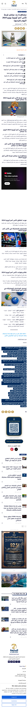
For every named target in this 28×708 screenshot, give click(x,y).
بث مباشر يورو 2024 (7, 356)
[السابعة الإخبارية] (14, 4)
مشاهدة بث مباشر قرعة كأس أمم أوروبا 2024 (14, 70)
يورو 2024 (5, 404)
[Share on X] (23, 28)
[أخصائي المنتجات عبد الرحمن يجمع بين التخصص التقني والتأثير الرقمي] (24, 485)
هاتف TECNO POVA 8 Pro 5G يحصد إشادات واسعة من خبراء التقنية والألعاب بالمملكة (12, 508)
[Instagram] (19, 662)
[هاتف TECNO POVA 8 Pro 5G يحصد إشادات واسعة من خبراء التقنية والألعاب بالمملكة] (24, 506)
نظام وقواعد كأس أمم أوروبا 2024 (15, 80)
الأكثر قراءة (24, 11)
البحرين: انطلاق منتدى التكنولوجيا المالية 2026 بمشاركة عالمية (11, 477)
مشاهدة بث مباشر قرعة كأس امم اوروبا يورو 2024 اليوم (15, 383)
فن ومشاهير (6, 610)
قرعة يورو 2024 (7, 369)
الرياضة (19, 11)
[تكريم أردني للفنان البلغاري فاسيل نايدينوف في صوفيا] (24, 458)
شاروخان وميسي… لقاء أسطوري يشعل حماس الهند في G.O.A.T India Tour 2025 (19, 610)
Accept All (14, 697)
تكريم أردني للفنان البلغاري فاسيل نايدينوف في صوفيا (13, 459)
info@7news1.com (22, 339)
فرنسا (21, 253)
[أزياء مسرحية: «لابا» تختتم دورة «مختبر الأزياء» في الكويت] (24, 466)
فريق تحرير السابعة (18, 24)
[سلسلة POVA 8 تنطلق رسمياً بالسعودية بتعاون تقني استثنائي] (24, 516)
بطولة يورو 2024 (22, 358)
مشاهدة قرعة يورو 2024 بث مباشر (17, 393)
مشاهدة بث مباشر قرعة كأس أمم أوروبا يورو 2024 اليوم (15, 377)
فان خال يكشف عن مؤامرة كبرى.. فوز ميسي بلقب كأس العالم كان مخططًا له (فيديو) (19, 620)
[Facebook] (9, 662)
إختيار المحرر (6, 619)
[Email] (21, 28)
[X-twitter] (16, 662)
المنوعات (6, 609)
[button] (25, 4)
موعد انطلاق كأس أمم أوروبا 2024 (15, 73)
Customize (14, 701)
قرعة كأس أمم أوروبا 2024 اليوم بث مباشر (15, 62)
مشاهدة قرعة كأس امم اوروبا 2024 (17, 386)
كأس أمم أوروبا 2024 (12, 120)
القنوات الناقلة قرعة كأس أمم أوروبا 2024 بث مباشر (14, 66)
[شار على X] (16, 449)
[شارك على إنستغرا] (11, 449)
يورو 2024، (23, 406)
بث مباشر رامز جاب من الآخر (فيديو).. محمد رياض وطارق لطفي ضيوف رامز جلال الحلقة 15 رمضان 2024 (18, 631)
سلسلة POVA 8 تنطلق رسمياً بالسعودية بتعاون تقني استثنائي (12, 518)
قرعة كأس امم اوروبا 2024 (19, 369)
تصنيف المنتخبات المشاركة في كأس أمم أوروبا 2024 (14, 82)
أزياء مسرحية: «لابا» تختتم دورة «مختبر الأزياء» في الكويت (12, 468)
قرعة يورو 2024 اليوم (21, 371)
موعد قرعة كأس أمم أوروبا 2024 (18, 398)
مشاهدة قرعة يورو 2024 (20, 389)
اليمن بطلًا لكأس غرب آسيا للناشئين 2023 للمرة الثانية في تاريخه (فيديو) (19, 600)
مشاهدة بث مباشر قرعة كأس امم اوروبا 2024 (15, 380)
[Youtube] (14, 662)
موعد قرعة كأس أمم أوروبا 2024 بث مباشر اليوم (15, 58)
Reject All (14, 705)
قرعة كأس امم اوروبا (21, 367)
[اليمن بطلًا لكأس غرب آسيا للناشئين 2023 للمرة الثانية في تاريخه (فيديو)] (5, 598)
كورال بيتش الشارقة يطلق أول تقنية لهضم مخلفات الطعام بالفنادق (12, 498)
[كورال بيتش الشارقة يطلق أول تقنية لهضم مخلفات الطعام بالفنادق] (24, 495)
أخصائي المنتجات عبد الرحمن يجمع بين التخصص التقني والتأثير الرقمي (11, 487)
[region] (14, 696)
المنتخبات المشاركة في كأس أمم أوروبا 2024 (14, 76)
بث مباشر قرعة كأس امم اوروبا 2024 (17, 354)
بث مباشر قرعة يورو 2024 (20, 356)
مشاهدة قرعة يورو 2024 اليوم (18, 391)
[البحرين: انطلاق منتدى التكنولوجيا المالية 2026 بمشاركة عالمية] (24, 475)
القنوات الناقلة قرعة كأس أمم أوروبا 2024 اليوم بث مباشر (15, 348)
